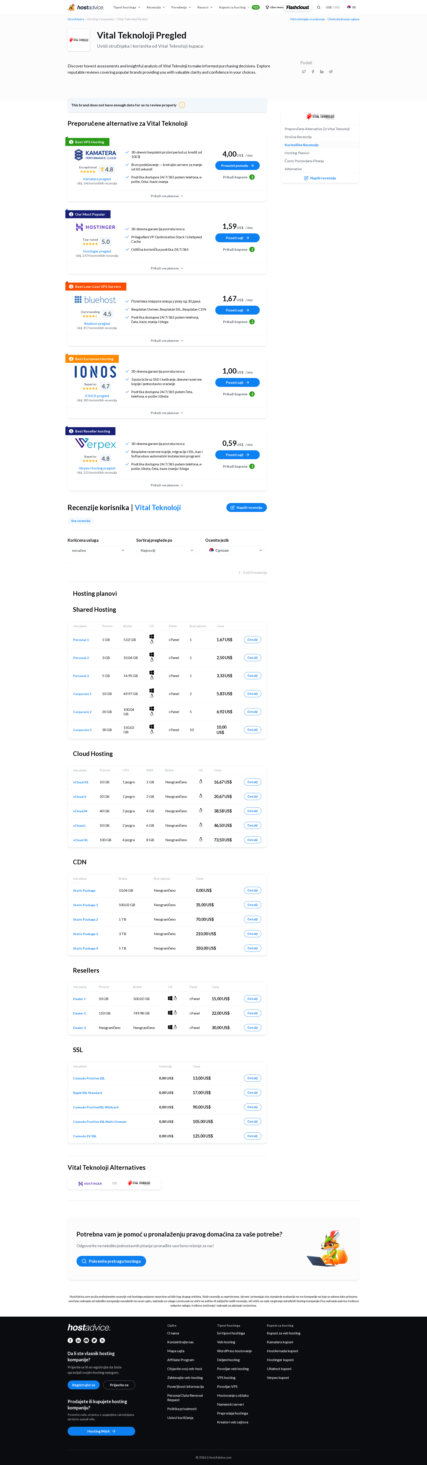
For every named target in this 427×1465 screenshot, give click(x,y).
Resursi (202, 7)
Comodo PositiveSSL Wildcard (96, 1107)
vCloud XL (80, 840)
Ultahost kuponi (279, 1368)
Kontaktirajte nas (180, 1342)
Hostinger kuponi (280, 1360)
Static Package (84, 890)
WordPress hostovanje (234, 1351)
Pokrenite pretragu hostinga (115, 1261)
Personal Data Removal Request (185, 1397)
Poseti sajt (235, 238)
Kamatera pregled (97, 179)
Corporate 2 (82, 712)
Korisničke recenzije (302, 145)
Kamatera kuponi (280, 1342)
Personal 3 (81, 676)
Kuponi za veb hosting (283, 1333)
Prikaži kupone (238, 177)
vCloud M (80, 811)
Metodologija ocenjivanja (307, 19)
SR (354, 7)
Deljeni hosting (228, 1360)
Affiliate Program (180, 1360)
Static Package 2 (85, 919)
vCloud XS (80, 782)
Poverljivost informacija (185, 1386)
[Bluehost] (95, 299)
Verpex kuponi (278, 1377)
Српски (222, 550)
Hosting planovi (297, 153)
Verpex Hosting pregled (97, 468)
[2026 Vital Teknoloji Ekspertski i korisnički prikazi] (304, 71)
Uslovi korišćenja (180, 1417)
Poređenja (179, 7)
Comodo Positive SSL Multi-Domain (99, 1122)
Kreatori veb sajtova (232, 1422)
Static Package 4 (85, 948)
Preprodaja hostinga (232, 1413)
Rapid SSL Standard (87, 1093)
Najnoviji (148, 550)
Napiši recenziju (249, 507)
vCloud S (79, 796)
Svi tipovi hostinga (231, 1333)
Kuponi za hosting (238, 7)
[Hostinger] (95, 227)
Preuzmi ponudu (234, 165)
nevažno (79, 550)
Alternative (293, 169)
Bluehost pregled (97, 323)
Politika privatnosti (182, 1408)
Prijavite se (119, 1385)
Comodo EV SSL (85, 1136)
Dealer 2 (79, 1013)
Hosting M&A (98, 1431)
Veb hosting (226, 1342)
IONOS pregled (97, 396)
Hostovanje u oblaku (233, 1395)
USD (333, 7)
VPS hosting (226, 1377)
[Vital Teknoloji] (79, 40)
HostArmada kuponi (282, 1351)
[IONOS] (95, 372)
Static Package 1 (85, 905)
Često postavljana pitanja (304, 161)
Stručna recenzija (298, 137)
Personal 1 (81, 640)
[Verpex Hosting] (95, 444)
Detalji (253, 639)
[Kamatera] (95, 155)
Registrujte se (83, 1385)
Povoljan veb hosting (233, 1368)
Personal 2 (81, 658)
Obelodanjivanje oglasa (343, 19)
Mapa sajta (175, 1351)
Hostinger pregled (97, 251)
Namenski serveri (230, 1404)
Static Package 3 (85, 934)
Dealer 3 (79, 1028)
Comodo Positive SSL (89, 1078)
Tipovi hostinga (124, 7)
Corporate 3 (82, 730)
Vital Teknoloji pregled (142, 35)
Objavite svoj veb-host (184, 1368)
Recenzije (154, 7)
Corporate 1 (82, 694)
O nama (173, 1333)
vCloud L (79, 825)
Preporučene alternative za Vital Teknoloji (317, 129)
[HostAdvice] (86, 7)
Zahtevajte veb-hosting (185, 1377)
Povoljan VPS (227, 1386)
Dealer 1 (79, 999)
